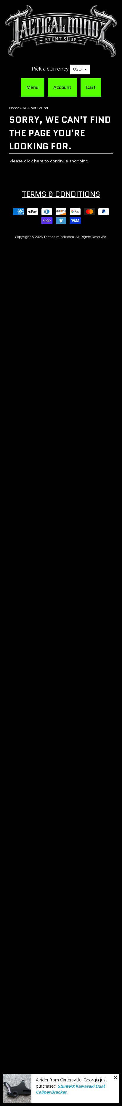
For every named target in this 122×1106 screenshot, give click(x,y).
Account (62, 87)
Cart (91, 87)
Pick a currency (50, 69)
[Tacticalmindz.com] (61, 54)
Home (14, 108)
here (39, 161)
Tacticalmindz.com (59, 237)
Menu (32, 87)
